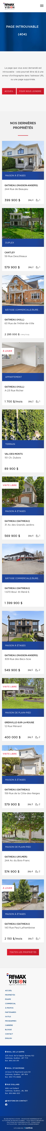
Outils (8, 1016)
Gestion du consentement (28, 1124)
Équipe (8, 999)
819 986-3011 (14, 1093)
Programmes (10, 1021)
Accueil (9, 91)
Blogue (8, 1029)
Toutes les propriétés (23, 952)
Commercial (10, 1003)
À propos (9, 1008)
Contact (9, 1034)
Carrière (9, 1025)
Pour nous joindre (30, 91)
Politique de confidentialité (18, 1122)
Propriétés (10, 995)
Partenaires (10, 1012)
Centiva (28, 1128)
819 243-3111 (14, 1061)
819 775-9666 (15, 1077)
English (8, 1038)
